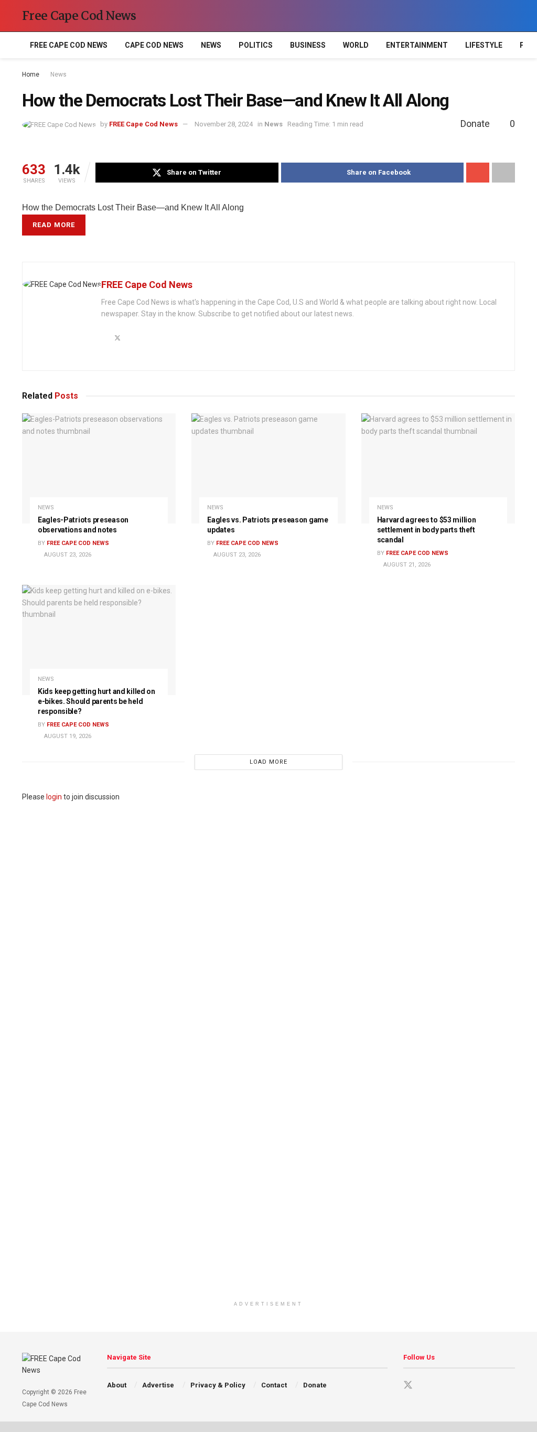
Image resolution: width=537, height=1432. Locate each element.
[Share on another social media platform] (503, 173)
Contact (274, 1385)
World (356, 45)
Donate (315, 1385)
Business (308, 45)
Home (30, 74)
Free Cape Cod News (79, 16)
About (116, 1385)
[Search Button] (510, 15)
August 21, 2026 (406, 564)
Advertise (158, 1385)
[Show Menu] (491, 15)
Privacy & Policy (217, 1385)
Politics (256, 45)
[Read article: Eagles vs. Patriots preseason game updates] (268, 468)
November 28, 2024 (224, 124)
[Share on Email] (477, 173)
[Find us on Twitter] (408, 1385)
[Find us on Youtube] (427, 1386)
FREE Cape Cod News (69, 45)
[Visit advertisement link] (268, 1049)
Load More (268, 761)
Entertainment (417, 45)
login (54, 797)
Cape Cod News (154, 45)
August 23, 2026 (66, 554)
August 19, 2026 (66, 736)
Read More (54, 225)
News (211, 45)
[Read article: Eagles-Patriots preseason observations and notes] (99, 468)
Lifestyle (483, 45)
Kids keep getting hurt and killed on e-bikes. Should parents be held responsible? (96, 701)
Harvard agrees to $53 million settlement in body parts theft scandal (426, 530)
